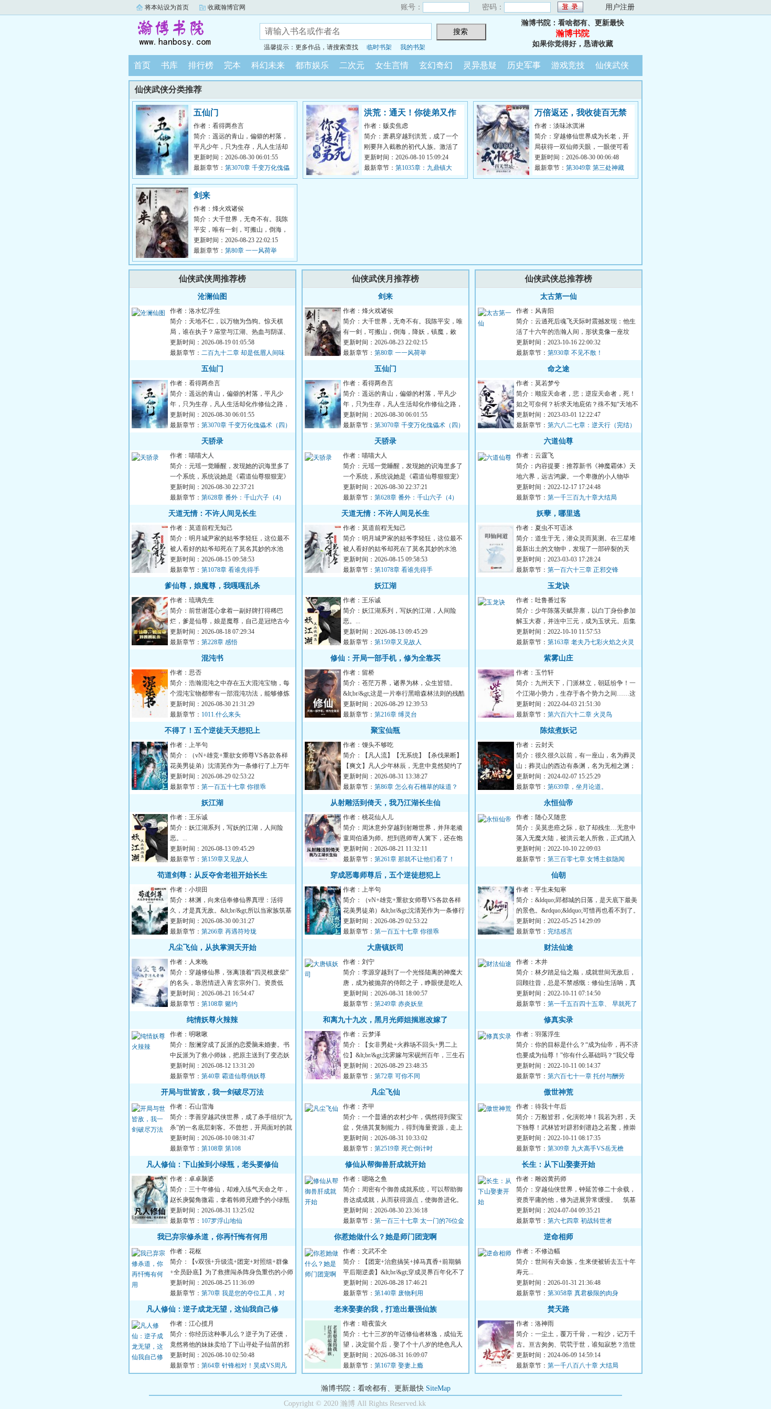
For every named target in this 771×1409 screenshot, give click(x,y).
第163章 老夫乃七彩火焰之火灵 (591, 642)
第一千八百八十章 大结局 (583, 1365)
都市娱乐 (312, 65)
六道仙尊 (558, 441)
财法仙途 (558, 947)
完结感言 (560, 931)
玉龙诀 (559, 586)
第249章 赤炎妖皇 (398, 1003)
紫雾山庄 (558, 658)
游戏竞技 (568, 65)
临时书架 (379, 47)
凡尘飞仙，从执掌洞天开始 (212, 947)
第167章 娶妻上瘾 (398, 1365)
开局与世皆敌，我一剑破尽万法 (212, 1092)
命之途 (559, 369)
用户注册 (620, 7)
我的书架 (412, 47)
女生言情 (392, 65)
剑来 (202, 195)
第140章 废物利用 (398, 1293)
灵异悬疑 (480, 65)
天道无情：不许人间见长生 (212, 513)
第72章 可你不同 (397, 1076)
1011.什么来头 (221, 714)
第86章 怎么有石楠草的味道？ (416, 786)
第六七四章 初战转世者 (580, 1220)
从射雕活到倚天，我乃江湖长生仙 (385, 803)
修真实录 (558, 1020)
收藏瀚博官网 (226, 7)
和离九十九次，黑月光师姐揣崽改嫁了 (385, 1020)
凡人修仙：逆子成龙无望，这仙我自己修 (212, 1309)
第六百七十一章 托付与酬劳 (586, 1076)
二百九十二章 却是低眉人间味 (243, 352)
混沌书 (212, 658)
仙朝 (558, 875)
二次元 (352, 65)
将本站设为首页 (167, 7)
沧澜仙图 (212, 296)
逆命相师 (558, 1237)
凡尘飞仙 (385, 1092)
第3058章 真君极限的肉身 (583, 1293)
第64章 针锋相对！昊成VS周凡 (244, 1365)
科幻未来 (268, 65)
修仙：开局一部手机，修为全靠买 (385, 658)
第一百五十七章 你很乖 (233, 786)
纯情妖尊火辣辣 (212, 1020)
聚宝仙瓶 (385, 730)
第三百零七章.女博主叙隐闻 (586, 859)
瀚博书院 (186, 33)
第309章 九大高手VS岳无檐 (586, 1148)
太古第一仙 (558, 296)
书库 (169, 65)
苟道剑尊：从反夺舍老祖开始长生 (212, 875)
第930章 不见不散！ (575, 352)
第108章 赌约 (219, 1003)
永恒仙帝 (558, 803)
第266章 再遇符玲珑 (228, 931)
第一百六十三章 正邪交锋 (583, 569)
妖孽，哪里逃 (559, 513)
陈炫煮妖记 (558, 730)
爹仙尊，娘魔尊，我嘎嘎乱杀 (212, 586)
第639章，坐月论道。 (577, 786)
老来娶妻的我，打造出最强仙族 (385, 1309)
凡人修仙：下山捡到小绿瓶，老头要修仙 (212, 1164)
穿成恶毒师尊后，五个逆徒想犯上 (385, 875)
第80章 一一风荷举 (251, 250)
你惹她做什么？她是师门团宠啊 (385, 1237)
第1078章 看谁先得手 (230, 569)
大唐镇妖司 (385, 947)
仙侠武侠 (612, 65)
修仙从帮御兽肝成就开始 (385, 1164)
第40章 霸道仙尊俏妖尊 (233, 1076)
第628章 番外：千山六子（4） (243, 497)
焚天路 (559, 1309)
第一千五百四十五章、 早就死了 (592, 1003)
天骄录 (212, 441)
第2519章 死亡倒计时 (403, 1148)
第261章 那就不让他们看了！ (414, 859)
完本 (232, 65)
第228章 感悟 (219, 642)
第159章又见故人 (225, 859)
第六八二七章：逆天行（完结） (592, 425)
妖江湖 (212, 803)
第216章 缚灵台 (395, 714)
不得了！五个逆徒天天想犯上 (212, 730)
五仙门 (206, 112)
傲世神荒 (558, 1092)
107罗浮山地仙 (221, 1220)
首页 (142, 65)
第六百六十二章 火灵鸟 (580, 714)
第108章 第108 (221, 1148)
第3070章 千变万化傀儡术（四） (246, 425)
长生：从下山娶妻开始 (558, 1164)
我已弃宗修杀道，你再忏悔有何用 (212, 1237)
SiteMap (438, 1388)
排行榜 (200, 65)
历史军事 (524, 65)
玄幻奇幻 (436, 65)
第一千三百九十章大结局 (582, 497)
